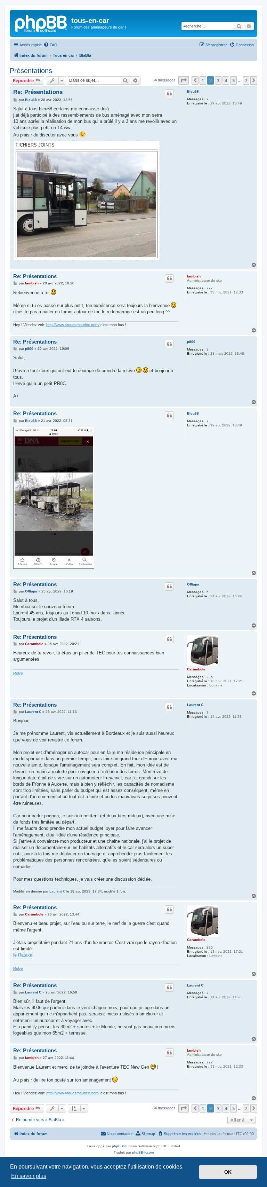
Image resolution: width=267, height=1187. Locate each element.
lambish (194, 276)
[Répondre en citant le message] (169, 93)
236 (210, 677)
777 (210, 288)
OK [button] (228, 1172)
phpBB (117, 1146)
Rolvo (18, 673)
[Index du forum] (41, 22)
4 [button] (226, 80)
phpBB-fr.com (143, 1152)
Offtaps (193, 584)
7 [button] (246, 80)
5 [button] (233, 80)
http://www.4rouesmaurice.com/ (72, 325)
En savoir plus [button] (28, 1176)
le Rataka (22, 955)
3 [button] (218, 80)
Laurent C (195, 705)
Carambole (196, 669)
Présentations (31, 70)
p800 (191, 342)
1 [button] (203, 80)
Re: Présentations (38, 92)
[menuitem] (50, 45)
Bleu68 (193, 91)
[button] (183, 80)
